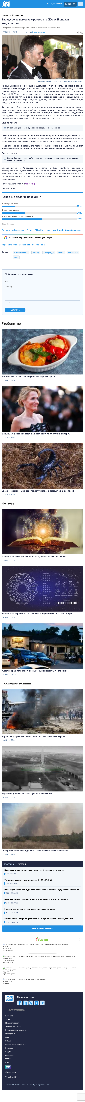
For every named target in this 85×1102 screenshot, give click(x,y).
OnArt (8, 1067)
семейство (73, 252)
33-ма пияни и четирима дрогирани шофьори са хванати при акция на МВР (39, 919)
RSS (7, 1062)
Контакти (9, 1016)
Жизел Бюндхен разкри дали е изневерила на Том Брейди (33, 128)
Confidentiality (11, 1077)
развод (36, 252)
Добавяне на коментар (19, 274)
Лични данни (10, 1072)
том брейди (49, 252)
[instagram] (36, 1002)
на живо (69, 4)
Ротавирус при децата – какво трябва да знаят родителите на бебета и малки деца (46, 956)
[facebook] (19, 1002)
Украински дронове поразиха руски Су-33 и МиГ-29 (28, 880)
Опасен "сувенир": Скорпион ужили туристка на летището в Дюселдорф (38, 491)
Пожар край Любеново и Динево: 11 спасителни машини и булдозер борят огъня (41, 890)
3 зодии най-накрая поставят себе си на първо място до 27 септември (37, 613)
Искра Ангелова (38, 32)
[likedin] (25, 1002)
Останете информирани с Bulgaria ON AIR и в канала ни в (41, 230)
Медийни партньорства (15, 1044)
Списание (9, 1055)
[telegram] (42, 1002)
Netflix (61, 252)
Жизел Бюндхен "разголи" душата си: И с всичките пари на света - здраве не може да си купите (42, 159)
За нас (8, 1019)
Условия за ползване (14, 1026)
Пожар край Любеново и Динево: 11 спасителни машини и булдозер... (36, 850)
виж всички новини (42, 928)
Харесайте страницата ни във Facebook (23, 245)
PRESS (8, 1041)
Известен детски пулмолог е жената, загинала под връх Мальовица (36, 899)
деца (16, 257)
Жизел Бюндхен (21, 252)
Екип (7, 1037)
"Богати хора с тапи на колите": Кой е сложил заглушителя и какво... (35, 671)
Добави (14, 310)
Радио (8, 1051)
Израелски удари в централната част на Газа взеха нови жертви (34, 870)
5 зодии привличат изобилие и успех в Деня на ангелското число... (34, 556)
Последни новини (54, 4)
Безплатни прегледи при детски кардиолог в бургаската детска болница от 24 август (47, 968)
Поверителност (12, 1023)
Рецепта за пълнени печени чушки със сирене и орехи (29, 909)
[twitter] (30, 1002)
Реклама (9, 1048)
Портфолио (10, 1033)
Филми (8, 1059)
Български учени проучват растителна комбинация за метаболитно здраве (43, 944)
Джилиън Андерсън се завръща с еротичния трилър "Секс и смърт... (36, 434)
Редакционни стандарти (15, 1030)
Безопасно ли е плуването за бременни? (32, 979)
